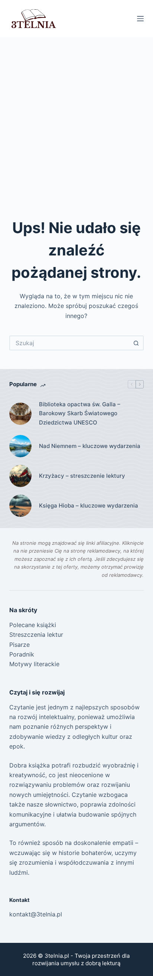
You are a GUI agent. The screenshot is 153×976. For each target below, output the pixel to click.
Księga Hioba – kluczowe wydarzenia (88, 505)
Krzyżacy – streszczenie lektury (82, 475)
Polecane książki (32, 625)
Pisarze (19, 644)
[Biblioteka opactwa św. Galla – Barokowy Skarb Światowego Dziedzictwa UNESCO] (20, 414)
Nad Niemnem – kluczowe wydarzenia (89, 445)
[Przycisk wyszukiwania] (136, 343)
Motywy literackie (34, 664)
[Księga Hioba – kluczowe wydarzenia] (20, 506)
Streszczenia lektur (36, 634)
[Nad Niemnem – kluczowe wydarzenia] (20, 446)
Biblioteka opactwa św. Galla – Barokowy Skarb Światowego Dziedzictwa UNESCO (79, 413)
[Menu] (140, 18)
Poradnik (21, 654)
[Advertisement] (76, 117)
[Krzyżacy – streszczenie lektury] (20, 476)
